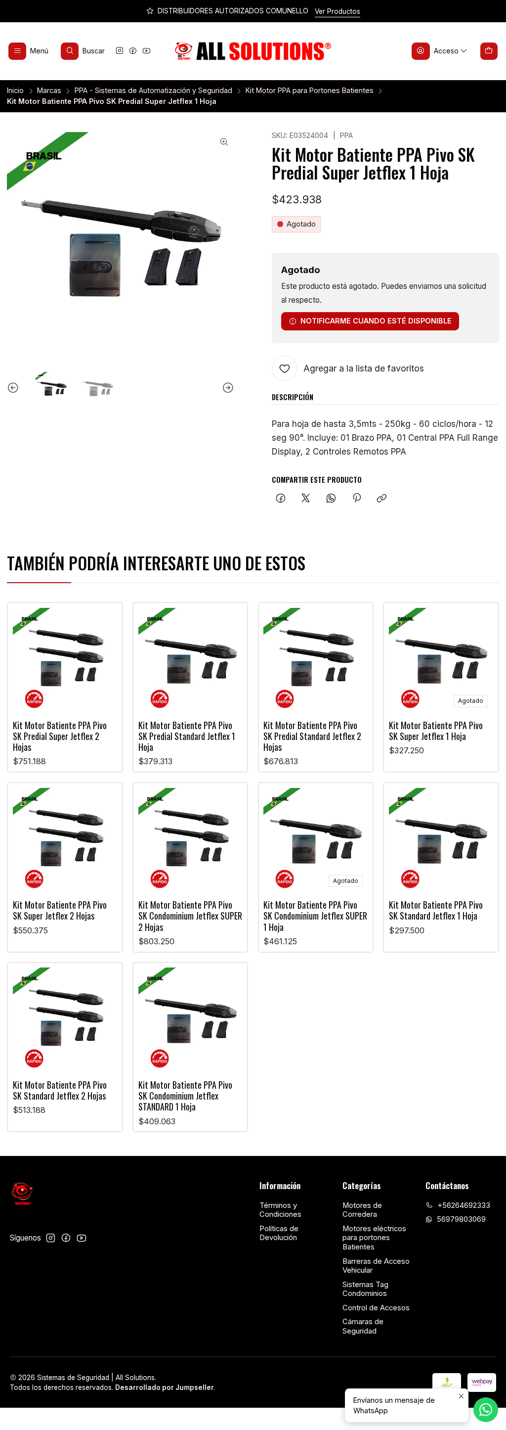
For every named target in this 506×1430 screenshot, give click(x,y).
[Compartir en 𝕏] (306, 499)
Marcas (49, 90)
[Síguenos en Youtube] (146, 51)
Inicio (15, 90)
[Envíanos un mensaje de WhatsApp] (485, 1409)
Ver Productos (337, 11)
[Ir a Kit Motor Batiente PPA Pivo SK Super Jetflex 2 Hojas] (65, 840)
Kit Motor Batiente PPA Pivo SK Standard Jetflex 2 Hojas (60, 1090)
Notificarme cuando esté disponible (376, 321)
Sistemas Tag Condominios (365, 1289)
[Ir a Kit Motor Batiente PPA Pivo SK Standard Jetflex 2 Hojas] (65, 1020)
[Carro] (489, 51)
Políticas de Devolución (278, 1233)
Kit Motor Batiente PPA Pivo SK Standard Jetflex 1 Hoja (436, 910)
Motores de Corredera (362, 1210)
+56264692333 (463, 1205)
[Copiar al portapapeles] (382, 499)
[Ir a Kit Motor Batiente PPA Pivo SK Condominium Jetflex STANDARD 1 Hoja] (190, 1020)
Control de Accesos (376, 1307)
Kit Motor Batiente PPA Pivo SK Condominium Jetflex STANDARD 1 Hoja (185, 1096)
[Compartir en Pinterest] (356, 499)
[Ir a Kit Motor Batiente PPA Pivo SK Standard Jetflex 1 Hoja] (441, 840)
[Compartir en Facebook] (280, 499)
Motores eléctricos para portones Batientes (374, 1237)
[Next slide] (226, 388)
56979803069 (461, 1219)
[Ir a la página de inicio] (253, 51)
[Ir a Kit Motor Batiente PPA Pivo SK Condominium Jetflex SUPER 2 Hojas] (190, 840)
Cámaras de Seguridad (362, 1326)
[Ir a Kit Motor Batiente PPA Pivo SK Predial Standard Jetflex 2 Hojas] (315, 660)
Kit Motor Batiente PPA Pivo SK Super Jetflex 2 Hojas (60, 910)
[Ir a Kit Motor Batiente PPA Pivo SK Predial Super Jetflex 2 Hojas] (65, 660)
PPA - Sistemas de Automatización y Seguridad (153, 90)
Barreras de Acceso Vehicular (376, 1266)
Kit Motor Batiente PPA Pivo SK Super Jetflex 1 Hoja (436, 730)
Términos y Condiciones (280, 1210)
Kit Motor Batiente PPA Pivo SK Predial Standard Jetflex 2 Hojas (312, 736)
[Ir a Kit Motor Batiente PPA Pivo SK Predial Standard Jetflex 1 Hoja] (190, 660)
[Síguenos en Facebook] (132, 51)
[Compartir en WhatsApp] (331, 499)
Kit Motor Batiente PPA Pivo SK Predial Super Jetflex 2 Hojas (60, 736)
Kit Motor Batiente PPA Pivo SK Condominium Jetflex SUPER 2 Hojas (190, 916)
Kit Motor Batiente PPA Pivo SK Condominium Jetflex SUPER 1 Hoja (315, 916)
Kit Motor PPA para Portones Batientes (310, 90)
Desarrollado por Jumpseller (164, 1387)
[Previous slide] (14, 388)
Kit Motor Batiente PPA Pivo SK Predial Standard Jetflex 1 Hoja (186, 736)
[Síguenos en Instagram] (119, 51)
